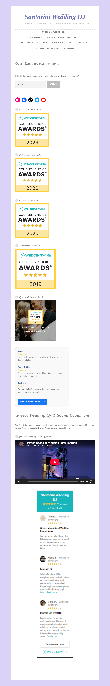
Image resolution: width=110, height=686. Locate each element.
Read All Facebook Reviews (32, 401)
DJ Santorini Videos (54, 43)
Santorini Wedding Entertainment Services (52, 37)
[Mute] (87, 481)
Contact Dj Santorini (48, 48)
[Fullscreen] (91, 481)
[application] (55, 462)
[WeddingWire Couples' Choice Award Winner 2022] (32, 192)
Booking (69, 48)
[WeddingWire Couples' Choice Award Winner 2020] (32, 237)
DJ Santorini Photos (28, 43)
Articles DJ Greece (79, 43)
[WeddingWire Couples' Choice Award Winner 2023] (32, 146)
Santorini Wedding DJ (55, 16)
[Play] (18, 481)
